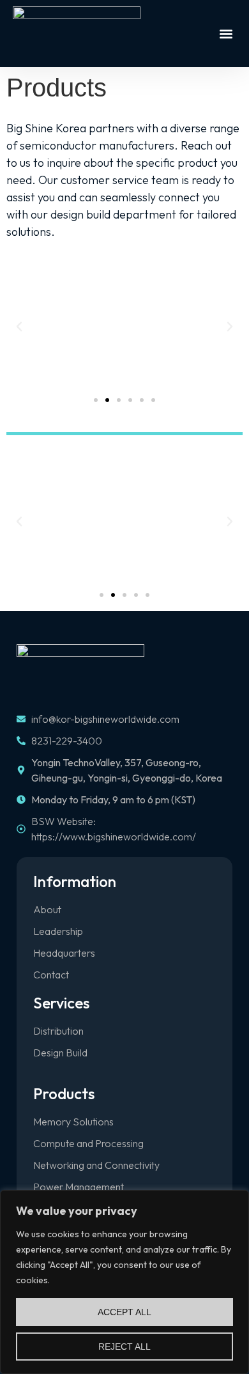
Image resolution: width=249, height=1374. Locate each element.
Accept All (124, 1312)
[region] (124, 1282)
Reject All (124, 1346)
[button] (225, 33)
